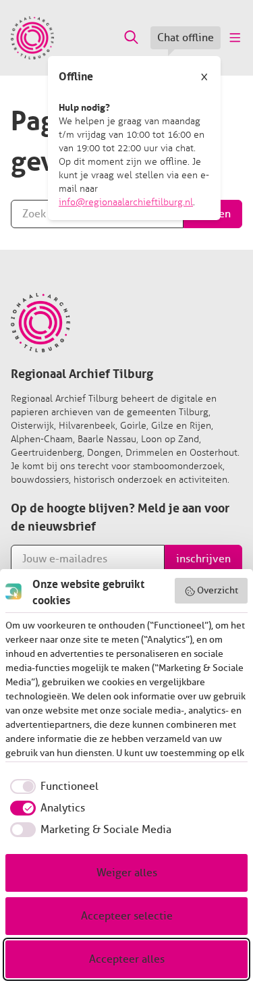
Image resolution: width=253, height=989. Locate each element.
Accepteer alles (127, 959)
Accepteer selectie (127, 916)
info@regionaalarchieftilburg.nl (126, 202)
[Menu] (234, 38)
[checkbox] (52, 786)
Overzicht (217, 590)
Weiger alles (126, 873)
